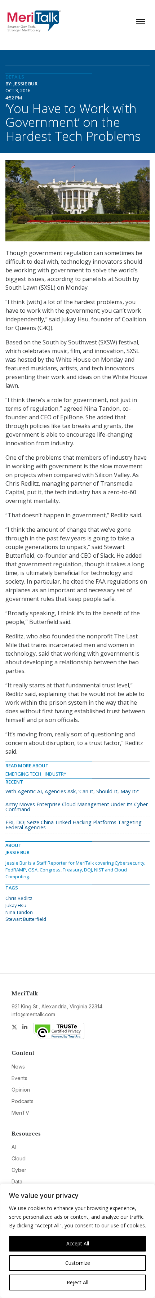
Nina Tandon (19, 912)
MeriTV (20, 1113)
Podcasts (23, 1101)
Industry (55, 774)
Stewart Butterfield (25, 919)
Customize (77, 1262)
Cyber (19, 1170)
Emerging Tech (23, 774)
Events (19, 1078)
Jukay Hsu (15, 905)
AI (14, 1147)
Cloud (19, 1158)
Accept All (77, 1243)
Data (17, 1181)
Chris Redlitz (18, 898)
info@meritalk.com (33, 1014)
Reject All (77, 1282)
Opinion (21, 1090)
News (18, 1066)
